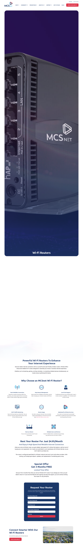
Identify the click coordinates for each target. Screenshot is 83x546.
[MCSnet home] (8, 4)
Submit (41, 516)
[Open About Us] (44, 5)
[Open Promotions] (36, 5)
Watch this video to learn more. (42, 417)
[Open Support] (51, 5)
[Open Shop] (18, 5)
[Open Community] (27, 5)
